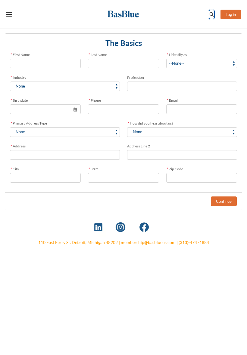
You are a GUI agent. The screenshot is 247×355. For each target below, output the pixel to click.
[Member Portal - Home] (123, 14)
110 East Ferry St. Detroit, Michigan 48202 (78, 242)
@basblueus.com (160, 242)
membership (132, 242)
